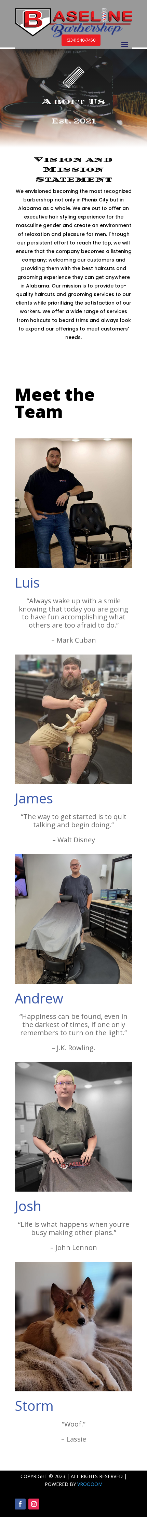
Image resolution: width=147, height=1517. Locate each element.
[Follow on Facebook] (20, 1504)
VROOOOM (90, 1484)
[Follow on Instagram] (33, 1504)
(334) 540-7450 (81, 40)
